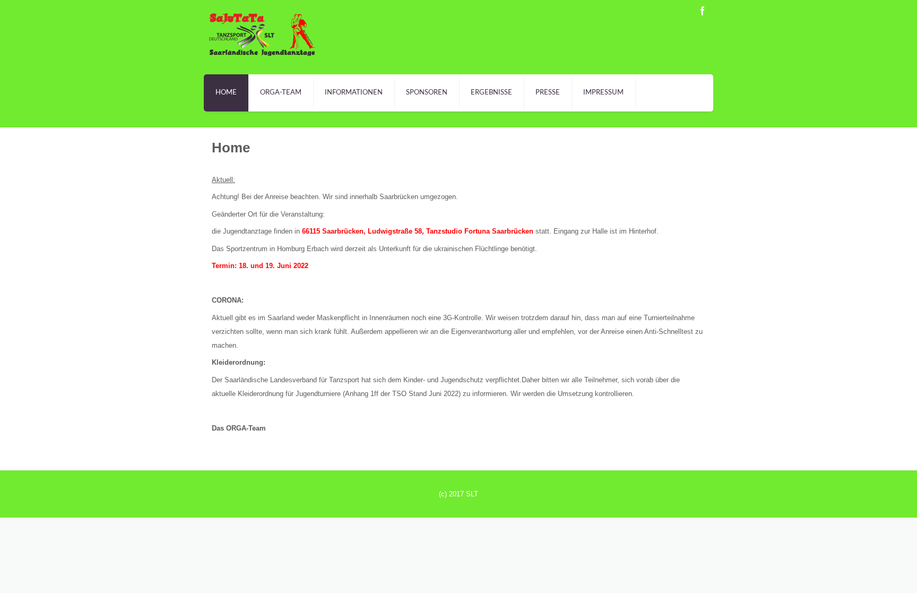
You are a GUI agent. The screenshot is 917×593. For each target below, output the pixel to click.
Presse (547, 92)
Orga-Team (280, 92)
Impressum (603, 92)
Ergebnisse (491, 92)
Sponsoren (426, 92)
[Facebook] (702, 11)
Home (226, 92)
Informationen (354, 92)
